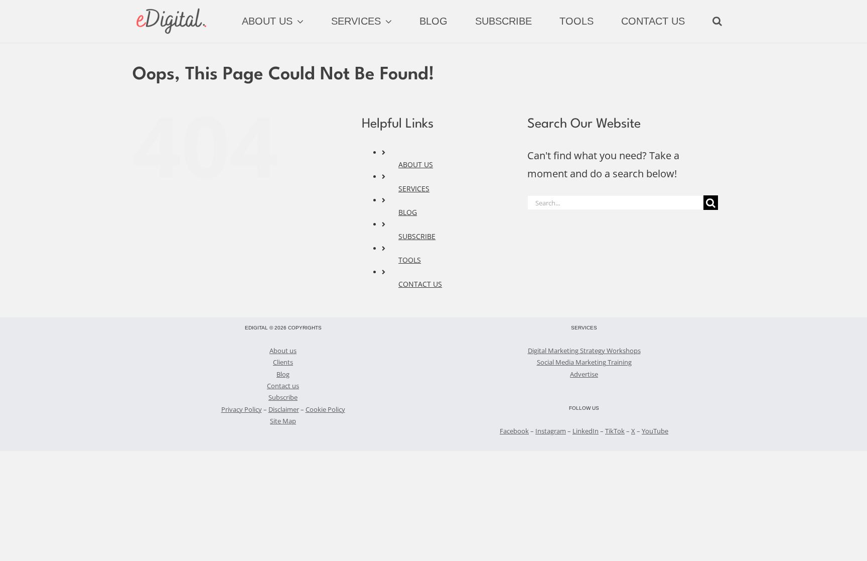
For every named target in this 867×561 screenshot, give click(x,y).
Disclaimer (283, 409)
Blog (283, 374)
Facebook (514, 430)
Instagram (550, 430)
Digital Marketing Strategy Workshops (584, 350)
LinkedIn (585, 430)
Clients (283, 362)
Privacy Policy (241, 409)
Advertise (584, 374)
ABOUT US (415, 164)
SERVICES (413, 188)
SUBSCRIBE (417, 236)
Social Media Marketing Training (584, 362)
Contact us (283, 385)
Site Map (283, 420)
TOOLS (409, 260)
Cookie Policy (325, 409)
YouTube (655, 430)
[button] (717, 21)
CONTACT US (420, 284)
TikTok (615, 430)
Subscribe (283, 397)
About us (283, 350)
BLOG (407, 212)
